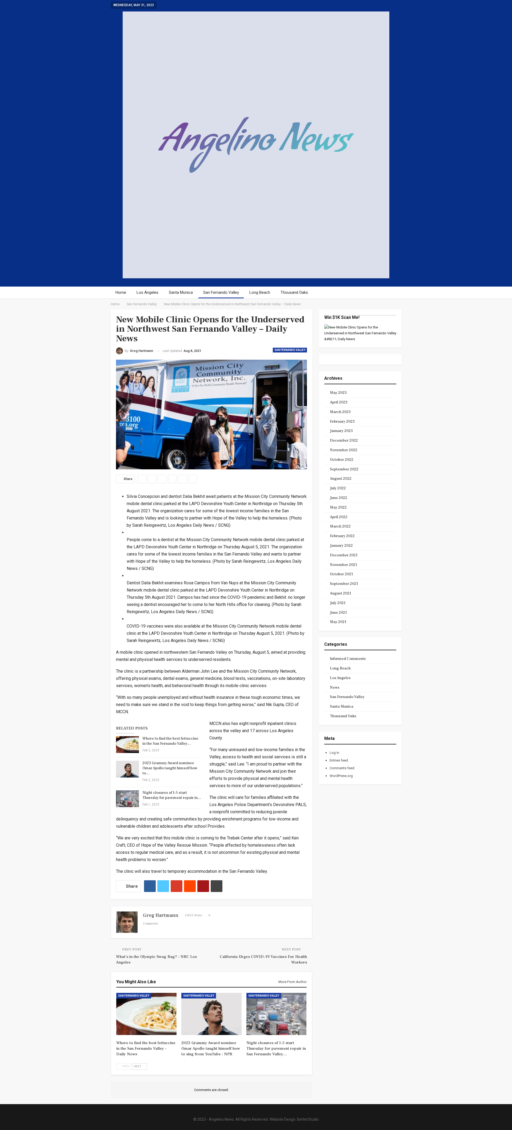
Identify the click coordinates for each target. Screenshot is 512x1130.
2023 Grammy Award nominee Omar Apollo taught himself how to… (169, 768)
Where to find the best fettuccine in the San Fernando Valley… (170, 741)
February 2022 (342, 536)
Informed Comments (348, 658)
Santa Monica (181, 292)
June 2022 (338, 497)
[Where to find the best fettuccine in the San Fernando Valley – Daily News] (127, 744)
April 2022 (338, 517)
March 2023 (340, 412)
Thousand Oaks (294, 292)
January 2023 (341, 431)
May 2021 (338, 622)
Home (120, 292)
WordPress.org (341, 776)
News (334, 687)
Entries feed (339, 760)
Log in (334, 753)
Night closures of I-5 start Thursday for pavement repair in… (171, 795)
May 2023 (338, 392)
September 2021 (344, 583)
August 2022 (340, 478)
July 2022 (338, 488)
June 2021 (338, 612)
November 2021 (343, 564)
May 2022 (338, 507)
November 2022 (343, 450)
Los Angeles (147, 292)
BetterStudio (308, 1119)
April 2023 (338, 402)
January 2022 (341, 545)
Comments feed (342, 768)
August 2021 (340, 593)
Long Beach (259, 292)
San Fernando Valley (221, 292)
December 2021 (344, 555)
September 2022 (344, 469)
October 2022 (341, 459)
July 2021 (338, 603)
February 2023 (342, 421)
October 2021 (341, 574)
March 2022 (340, 526)
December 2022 (344, 440)
